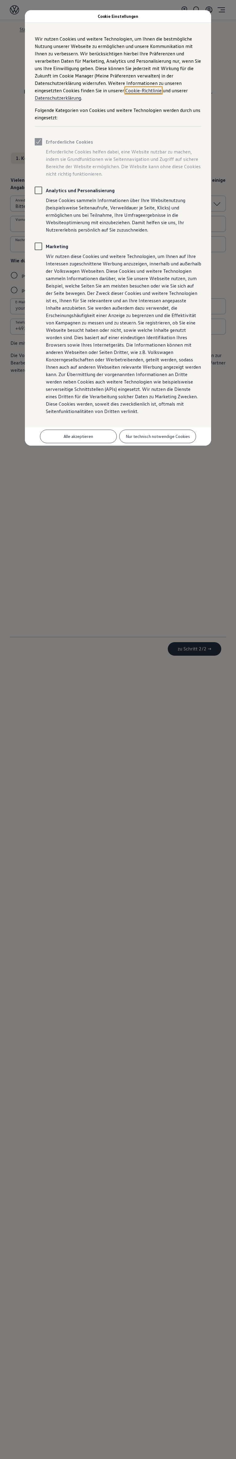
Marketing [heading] (57, 246)
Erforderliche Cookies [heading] (69, 142)
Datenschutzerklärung (58, 98)
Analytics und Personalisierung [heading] (80, 190)
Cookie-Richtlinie (143, 90)
